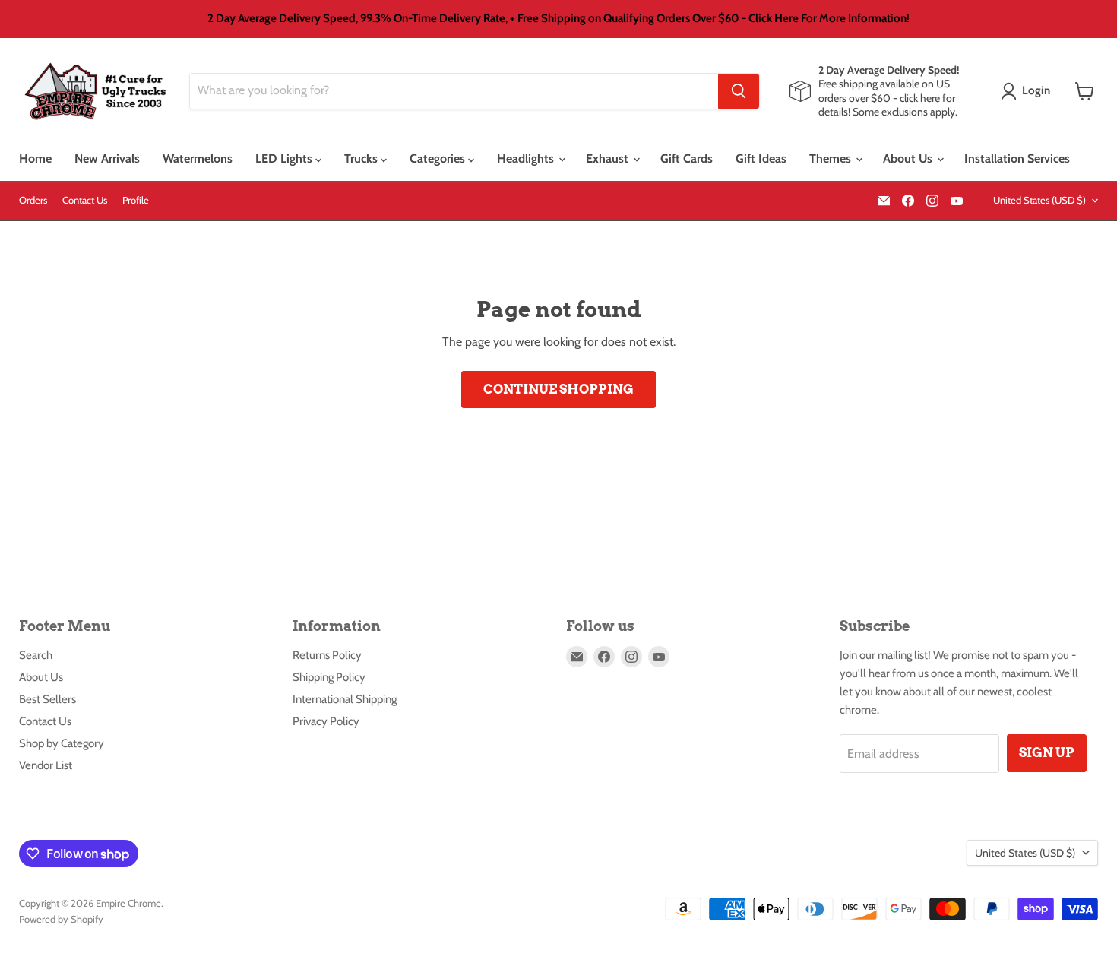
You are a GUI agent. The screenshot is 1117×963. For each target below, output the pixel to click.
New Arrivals (107, 158)
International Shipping (345, 699)
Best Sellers (47, 699)
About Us (909, 158)
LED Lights (285, 158)
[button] (1028, 91)
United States (1039, 200)
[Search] (738, 91)
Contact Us (84, 200)
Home (35, 158)
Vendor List (45, 765)
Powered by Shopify (61, 919)
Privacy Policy (326, 721)
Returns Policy (327, 655)
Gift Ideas (761, 158)
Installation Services (1017, 158)
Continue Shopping (558, 389)
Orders (33, 200)
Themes (831, 158)
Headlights (527, 158)
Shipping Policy (329, 677)
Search (35, 655)
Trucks (362, 158)
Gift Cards (686, 158)
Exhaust (608, 158)
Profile (135, 200)
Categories (439, 158)
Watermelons (198, 158)
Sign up (1046, 752)
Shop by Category (61, 743)
